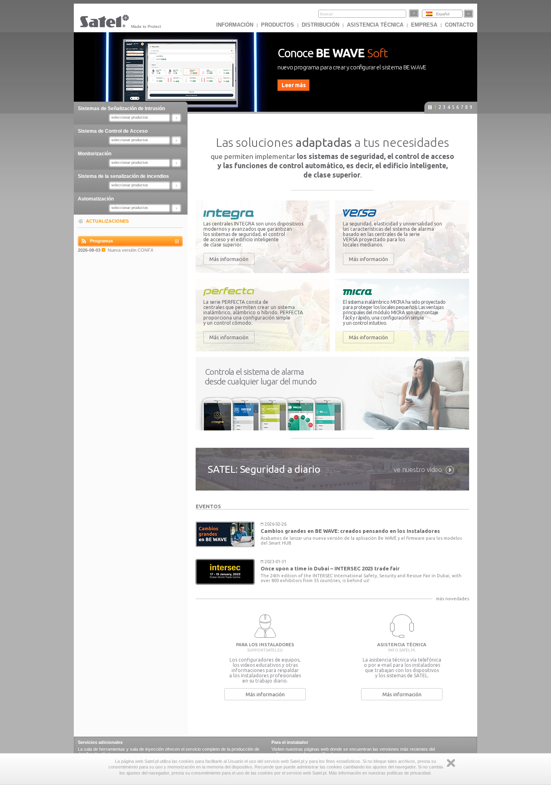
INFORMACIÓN (234, 25)
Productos (277, 25)
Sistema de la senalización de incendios (123, 176)
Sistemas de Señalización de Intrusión (121, 108)
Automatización (96, 199)
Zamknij (451, 763)
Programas (101, 240)
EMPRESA (424, 25)
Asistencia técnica (375, 25)
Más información (228, 259)
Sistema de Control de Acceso (113, 131)
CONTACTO (459, 25)
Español (442, 14)
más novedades (452, 598)
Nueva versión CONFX (130, 250)
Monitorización (94, 154)
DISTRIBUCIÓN (320, 25)
